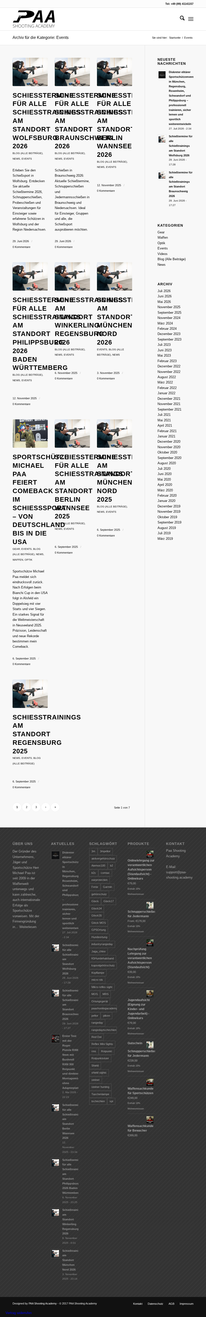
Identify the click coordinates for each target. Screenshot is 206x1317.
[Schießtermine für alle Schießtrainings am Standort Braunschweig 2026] (72, 72)
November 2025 (169, 307)
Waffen (18, 559)
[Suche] (180, 19)
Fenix (94, 886)
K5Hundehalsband (102, 958)
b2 (111, 865)
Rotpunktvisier (100, 1058)
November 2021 (169, 404)
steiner (95, 1079)
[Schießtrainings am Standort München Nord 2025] (114, 433)
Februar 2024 (167, 329)
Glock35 (96, 915)
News (16, 158)
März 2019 (165, 539)
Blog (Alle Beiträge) (27, 153)
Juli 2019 (164, 533)
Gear (16, 549)
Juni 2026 (165, 296)
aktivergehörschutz (103, 858)
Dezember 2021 (169, 399)
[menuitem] (180, 19)
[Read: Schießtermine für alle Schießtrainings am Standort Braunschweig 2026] (162, 175)
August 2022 (167, 377)
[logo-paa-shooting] (34, 19)
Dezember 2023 (169, 334)
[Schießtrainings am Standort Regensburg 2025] (30, 694)
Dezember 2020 (169, 441)
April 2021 (165, 425)
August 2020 (167, 463)
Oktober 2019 (167, 517)
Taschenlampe (100, 1094)
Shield (95, 1065)
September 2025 (169, 312)
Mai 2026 (164, 302)
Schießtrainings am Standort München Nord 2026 (72, 1260)
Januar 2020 (166, 501)
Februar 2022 (167, 388)
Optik (28, 559)
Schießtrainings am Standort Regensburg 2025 (47, 734)
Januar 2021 (166, 436)
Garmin (107, 886)
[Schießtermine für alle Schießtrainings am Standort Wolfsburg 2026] (30, 72)
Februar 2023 (167, 361)
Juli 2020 (164, 469)
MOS (94, 994)
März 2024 (165, 323)
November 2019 (169, 511)
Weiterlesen (27, 927)
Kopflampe (97, 972)
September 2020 (169, 458)
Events (27, 158)
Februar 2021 (167, 431)
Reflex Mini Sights (102, 1043)
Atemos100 (98, 865)
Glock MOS (98, 922)
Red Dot (96, 1036)
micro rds (97, 979)
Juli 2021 (164, 415)
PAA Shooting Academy (43, 1303)
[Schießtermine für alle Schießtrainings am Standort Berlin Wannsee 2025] (72, 433)
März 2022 (165, 382)
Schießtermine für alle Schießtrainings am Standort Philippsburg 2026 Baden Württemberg (47, 333)
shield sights (99, 1072)
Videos (163, 254)
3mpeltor (105, 851)
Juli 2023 (164, 345)
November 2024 (169, 318)
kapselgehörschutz (103, 965)
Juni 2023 (165, 350)
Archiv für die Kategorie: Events (41, 37)
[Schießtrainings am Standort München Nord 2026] (114, 276)
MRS (105, 994)
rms (93, 1051)
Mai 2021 (164, 420)
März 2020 (165, 490)
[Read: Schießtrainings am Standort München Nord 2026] (55, 1253)
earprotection (99, 879)
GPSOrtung (98, 929)
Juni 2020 (165, 474)
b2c (93, 872)
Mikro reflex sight (101, 987)
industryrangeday (102, 944)
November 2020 (169, 447)
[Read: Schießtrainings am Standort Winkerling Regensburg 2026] (55, 1212)
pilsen (106, 1015)
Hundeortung (99, 937)
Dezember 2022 (169, 366)
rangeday (97, 1022)
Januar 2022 (166, 393)
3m (93, 851)
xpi (111, 1101)
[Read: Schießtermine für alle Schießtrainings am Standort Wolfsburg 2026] (162, 139)
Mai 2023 (164, 355)
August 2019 (167, 528)
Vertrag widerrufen (19, 1313)
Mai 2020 (164, 479)
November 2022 (169, 372)
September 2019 (169, 522)
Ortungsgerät (99, 1001)
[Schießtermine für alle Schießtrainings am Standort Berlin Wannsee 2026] (114, 72)
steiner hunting (100, 1086)
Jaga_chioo (98, 951)
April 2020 (165, 485)
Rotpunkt (106, 1051)
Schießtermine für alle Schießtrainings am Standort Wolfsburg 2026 (180, 146)
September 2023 (169, 339)
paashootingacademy (104, 1008)
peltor (94, 1015)
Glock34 (96, 908)
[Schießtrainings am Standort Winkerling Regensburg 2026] (72, 276)
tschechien (98, 1101)
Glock (95, 901)
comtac (105, 872)
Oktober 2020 (167, 452)
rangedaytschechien (103, 1029)
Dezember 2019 (169, 506)
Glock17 (109, 901)
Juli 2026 (164, 291)
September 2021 (169, 409)
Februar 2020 (167, 495)
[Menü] (190, 19)
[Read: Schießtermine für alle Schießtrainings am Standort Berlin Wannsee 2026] (55, 1107)
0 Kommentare (21, 246)
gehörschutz (99, 894)
